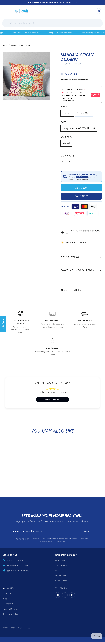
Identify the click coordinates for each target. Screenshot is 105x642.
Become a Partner (10, 614)
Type (64, 107)
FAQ (56, 570)
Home (5, 45)
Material (67, 137)
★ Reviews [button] (3, 324)
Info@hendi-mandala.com (17, 565)
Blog (5, 598)
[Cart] (98, 11)
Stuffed (67, 113)
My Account (60, 560)
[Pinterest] (72, 595)
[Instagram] (57, 595)
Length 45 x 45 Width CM (79, 128)
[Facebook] (65, 595)
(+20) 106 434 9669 (16, 560)
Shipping (64, 79)
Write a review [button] (52, 399)
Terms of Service (71, 538)
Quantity (68, 156)
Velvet (66, 143)
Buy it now (81, 196)
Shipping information (77, 270)
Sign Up (86, 531)
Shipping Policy (61, 575)
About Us (7, 593)
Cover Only (84, 113)
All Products (8, 603)
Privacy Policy (55, 538)
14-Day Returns (61, 565)
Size (64, 122)
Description (70, 257)
